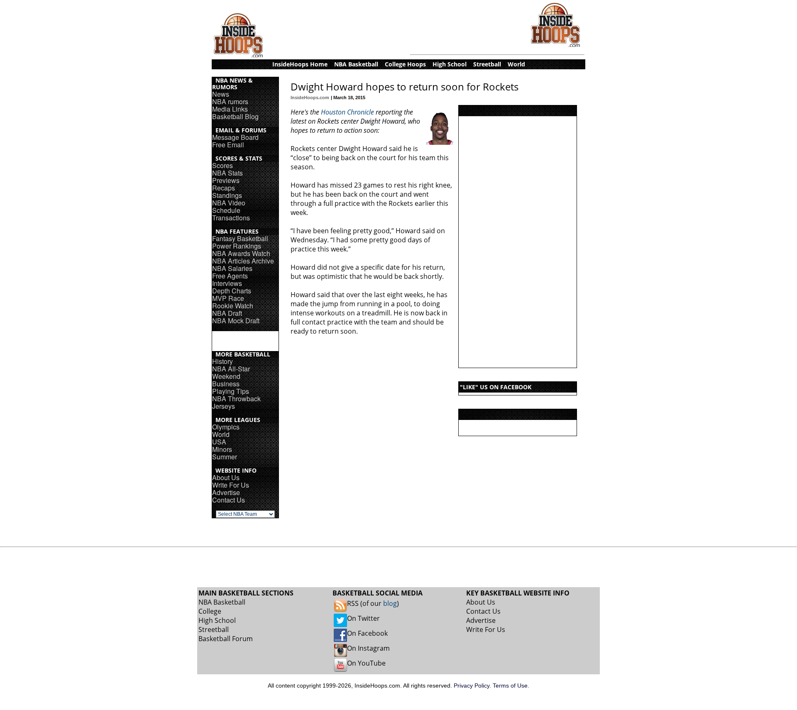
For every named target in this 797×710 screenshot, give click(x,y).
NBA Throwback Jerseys (236, 402)
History (222, 361)
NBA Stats (227, 173)
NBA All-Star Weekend (231, 372)
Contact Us (228, 500)
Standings (227, 195)
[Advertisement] (517, 241)
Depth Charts (231, 290)
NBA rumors (230, 101)
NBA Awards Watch (241, 253)
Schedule (226, 210)
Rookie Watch (232, 305)
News (220, 94)
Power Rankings (236, 246)
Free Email (228, 144)
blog (390, 603)
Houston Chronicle (347, 112)
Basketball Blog (235, 116)
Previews (226, 180)
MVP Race (228, 298)
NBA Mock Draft (235, 320)
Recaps (223, 188)
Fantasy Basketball (240, 238)
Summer (224, 456)
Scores (222, 165)
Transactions (231, 217)
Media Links (230, 109)
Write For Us (230, 485)
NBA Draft (227, 313)
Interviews (227, 283)
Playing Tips (230, 391)
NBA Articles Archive (243, 261)
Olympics (226, 427)
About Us (226, 477)
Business (226, 383)
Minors (222, 449)
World (221, 434)
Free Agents (230, 276)
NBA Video (228, 202)
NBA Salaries (232, 268)
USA (219, 441)
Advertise (226, 492)
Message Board (235, 137)
